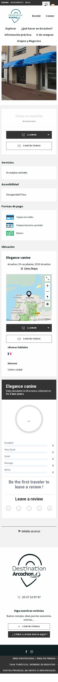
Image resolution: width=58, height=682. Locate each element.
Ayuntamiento (17, 2)
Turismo (5, 2)
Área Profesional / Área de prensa (34, 658)
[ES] (53, 5)
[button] (46, 4)
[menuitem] (15, 16)
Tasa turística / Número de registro (32, 665)
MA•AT (27, 2)
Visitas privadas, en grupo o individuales (29, 670)
